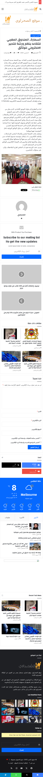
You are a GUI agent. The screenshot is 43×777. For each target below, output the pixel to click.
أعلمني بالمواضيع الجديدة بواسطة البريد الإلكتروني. (25, 442)
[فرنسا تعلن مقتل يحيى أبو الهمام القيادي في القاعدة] (35, 526)
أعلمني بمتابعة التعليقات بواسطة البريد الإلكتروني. (25, 438)
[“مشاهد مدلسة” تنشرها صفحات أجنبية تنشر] (11, 334)
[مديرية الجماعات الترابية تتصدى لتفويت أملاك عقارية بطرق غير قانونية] (31, 334)
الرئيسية (37, 31)
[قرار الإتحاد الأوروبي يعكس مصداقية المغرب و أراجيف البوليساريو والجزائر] (11, 356)
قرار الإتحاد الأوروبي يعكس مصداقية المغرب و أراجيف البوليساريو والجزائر (12, 365)
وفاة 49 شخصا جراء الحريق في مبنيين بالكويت (26, 552)
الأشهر (36, 517)
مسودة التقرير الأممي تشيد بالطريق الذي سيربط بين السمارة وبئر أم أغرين (32, 365)
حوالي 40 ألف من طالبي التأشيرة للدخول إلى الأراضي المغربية (15, 544)
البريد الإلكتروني (36, 420)
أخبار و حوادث (29, 31)
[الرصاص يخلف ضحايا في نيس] (35, 719)
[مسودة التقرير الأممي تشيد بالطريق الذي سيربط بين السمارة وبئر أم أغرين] (31, 356)
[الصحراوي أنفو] (31, 9)
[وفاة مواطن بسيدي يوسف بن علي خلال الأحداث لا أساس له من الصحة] (8, 719)
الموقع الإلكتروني (36, 429)
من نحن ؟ (32, 763)
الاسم (39, 411)
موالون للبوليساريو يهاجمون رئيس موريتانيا (27, 532)
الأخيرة (22, 517)
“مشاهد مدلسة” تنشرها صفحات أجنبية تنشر (13, 342)
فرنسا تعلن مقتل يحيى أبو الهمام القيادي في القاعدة (17, 525)
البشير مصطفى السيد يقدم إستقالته (29, 538)
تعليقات (7, 517)
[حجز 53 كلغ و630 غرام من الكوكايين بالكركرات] (8, 711)
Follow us (38, 728)
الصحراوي (21, 215)
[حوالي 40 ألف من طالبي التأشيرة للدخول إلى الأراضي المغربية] (35, 546)
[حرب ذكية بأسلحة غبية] (11, 629)
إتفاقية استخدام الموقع (21, 763)
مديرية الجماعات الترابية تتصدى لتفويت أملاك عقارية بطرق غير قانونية (32, 343)
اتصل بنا (10, 763)
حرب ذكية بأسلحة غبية (13, 636)
